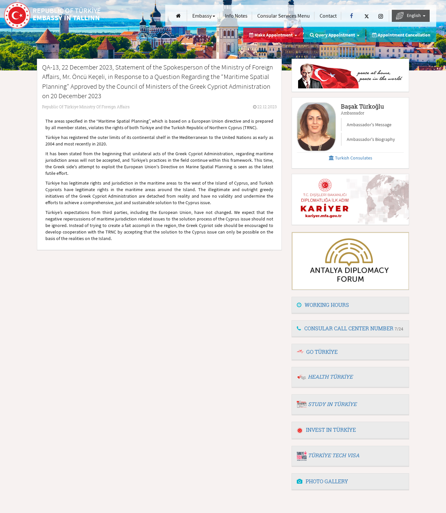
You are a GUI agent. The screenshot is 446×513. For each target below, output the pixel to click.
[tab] (350, 305)
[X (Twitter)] (366, 16)
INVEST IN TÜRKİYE (331, 429)
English (414, 15)
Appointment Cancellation (403, 35)
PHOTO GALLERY (327, 481)
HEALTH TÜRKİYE (330, 376)
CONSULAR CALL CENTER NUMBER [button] (353, 328)
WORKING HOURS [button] (327, 304)
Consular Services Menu (283, 15)
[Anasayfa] (178, 16)
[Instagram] (380, 16)
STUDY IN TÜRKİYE (332, 403)
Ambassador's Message (369, 125)
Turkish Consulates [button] (353, 158)
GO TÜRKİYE (322, 351)
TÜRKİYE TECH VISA (333, 455)
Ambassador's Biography (371, 139)
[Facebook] (351, 16)
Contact (328, 15)
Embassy (202, 15)
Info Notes (236, 15)
